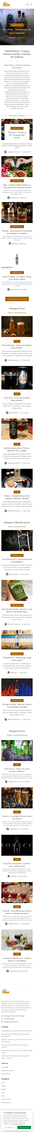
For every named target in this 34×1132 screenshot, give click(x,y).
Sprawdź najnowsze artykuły (17, 299)
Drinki (3, 1083)
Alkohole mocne (17, 25)
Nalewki (3, 1089)
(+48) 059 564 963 (9, 1019)
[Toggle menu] (31, 4)
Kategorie (5, 1079)
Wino (17, 764)
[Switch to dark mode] (27, 4)
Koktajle (3, 1086)
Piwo (17, 341)
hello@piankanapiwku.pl (11, 1022)
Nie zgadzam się (9, 1127)
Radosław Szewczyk (7, 1070)
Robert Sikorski (5, 1074)
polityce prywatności (19, 1124)
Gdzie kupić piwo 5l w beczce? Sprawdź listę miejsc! (16, 1031)
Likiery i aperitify (6, 1102)
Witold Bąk (4, 1067)
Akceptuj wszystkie (24, 1127)
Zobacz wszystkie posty (17, 313)
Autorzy (4, 1063)
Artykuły (4, 1027)
